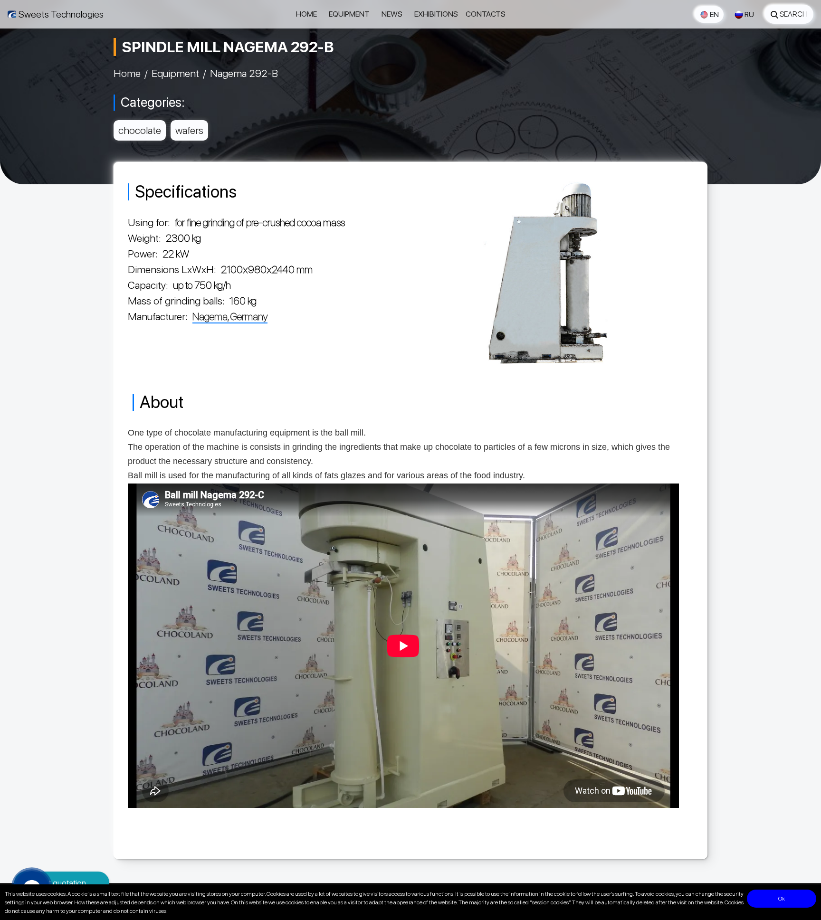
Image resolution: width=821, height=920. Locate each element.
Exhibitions (436, 14)
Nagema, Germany (229, 316)
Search (794, 14)
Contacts (486, 14)
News (392, 14)
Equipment (349, 14)
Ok (781, 898)
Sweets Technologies (61, 14)
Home (306, 14)
